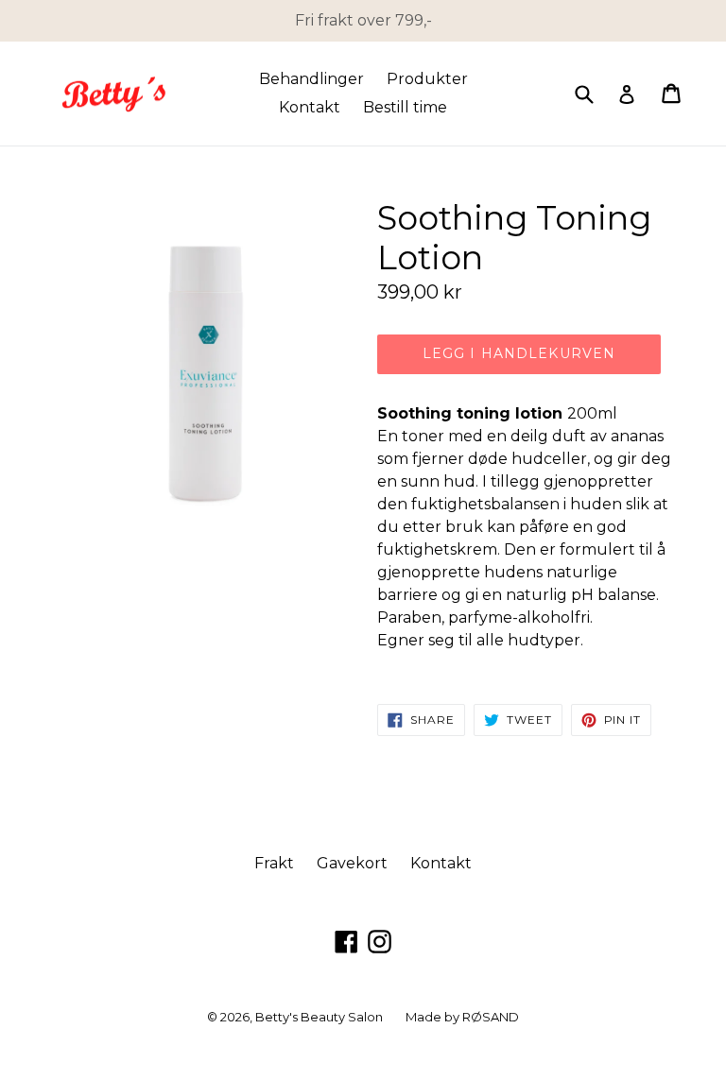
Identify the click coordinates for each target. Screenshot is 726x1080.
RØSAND (490, 1016)
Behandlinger (311, 79)
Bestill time (405, 107)
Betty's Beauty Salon (319, 1016)
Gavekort (352, 863)
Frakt (274, 863)
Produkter (427, 79)
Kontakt (309, 107)
